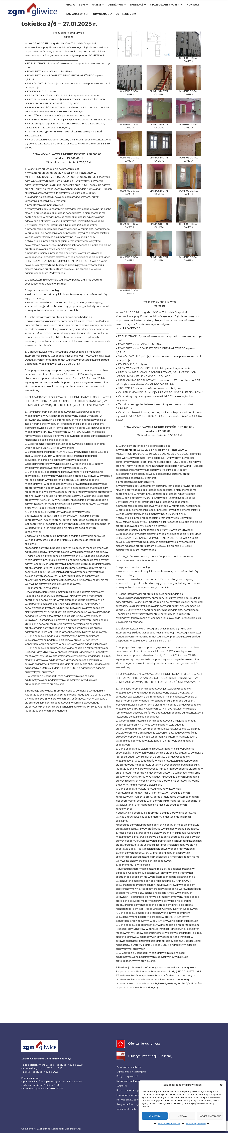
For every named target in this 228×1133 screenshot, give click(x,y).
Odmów (182, 1115)
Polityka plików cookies (169, 1123)
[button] (221, 1084)
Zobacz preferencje (210, 1115)
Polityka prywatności (196, 1123)
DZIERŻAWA (115, 5)
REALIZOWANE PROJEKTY (166, 5)
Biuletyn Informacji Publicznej (150, 1056)
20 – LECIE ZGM (126, 14)
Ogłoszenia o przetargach (131, 1071)
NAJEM (96, 5)
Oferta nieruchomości (144, 1043)
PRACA (70, 5)
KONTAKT (193, 5)
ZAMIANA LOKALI (76, 14)
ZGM (82, 5)
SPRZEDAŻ (136, 5)
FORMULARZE (100, 14)
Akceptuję (155, 1115)
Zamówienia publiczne (129, 1066)
